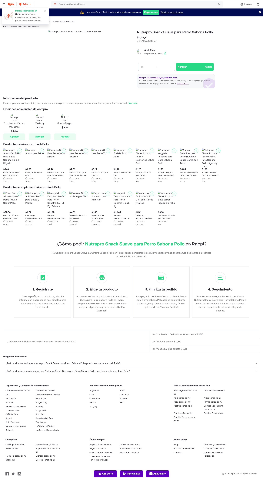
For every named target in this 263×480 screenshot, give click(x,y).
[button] (25, 4)
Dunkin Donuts (12, 410)
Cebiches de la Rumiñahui (48, 394)
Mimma (62, 21)
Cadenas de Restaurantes (17, 390)
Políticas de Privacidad (184, 448)
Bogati (8, 418)
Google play (133, 473)
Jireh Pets (149, 50)
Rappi (5, 26)
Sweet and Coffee (44, 418)
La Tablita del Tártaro (45, 426)
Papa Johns (41, 398)
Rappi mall (10, 460)
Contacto (178, 452)
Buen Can (70, 21)
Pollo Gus (40, 414)
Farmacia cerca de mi (15, 456)
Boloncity (9, 430)
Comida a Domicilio (183, 413)
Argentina (94, 390)
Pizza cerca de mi (182, 402)
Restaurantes (11, 448)
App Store (107, 473)
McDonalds (10, 398)
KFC (7, 394)
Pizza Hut (9, 402)
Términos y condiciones (172, 12)
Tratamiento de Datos (214, 448)
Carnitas (55, 21)
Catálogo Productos (14, 444)
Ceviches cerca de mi (214, 390)
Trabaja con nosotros (130, 444)
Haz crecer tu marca (129, 452)
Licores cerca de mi (45, 460)
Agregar (14, 136)
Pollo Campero (12, 422)
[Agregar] (20, 151)
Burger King (41, 402)
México (92, 402)
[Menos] (142, 67)
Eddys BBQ (41, 410)
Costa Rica (94, 398)
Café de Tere (11, 414)
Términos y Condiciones (215, 444)
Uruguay (93, 406)
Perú (122, 402)
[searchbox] (136, 4)
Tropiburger (41, 422)
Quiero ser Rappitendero (101, 452)
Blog (176, 444)
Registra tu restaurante (100, 444)
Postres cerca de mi (183, 406)
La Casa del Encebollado (47, 430)
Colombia (124, 394)
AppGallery (159, 473)
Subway (39, 406)
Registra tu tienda (97, 448)
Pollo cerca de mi (182, 398)
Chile (91, 394)
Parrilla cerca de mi (213, 402)
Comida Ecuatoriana (213, 413)
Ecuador (124, 398)
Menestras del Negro (15, 406)
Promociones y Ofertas (47, 444)
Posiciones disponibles (131, 448)
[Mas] (171, 67)
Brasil (122, 390)
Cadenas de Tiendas (45, 390)
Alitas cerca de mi (212, 398)
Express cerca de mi (45, 456)
